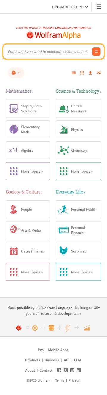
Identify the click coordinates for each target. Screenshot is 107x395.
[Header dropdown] (99, 6)
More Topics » (32, 171)
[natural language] (16, 72)
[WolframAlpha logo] (53, 35)
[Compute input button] (96, 51)
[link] (56, 308)
